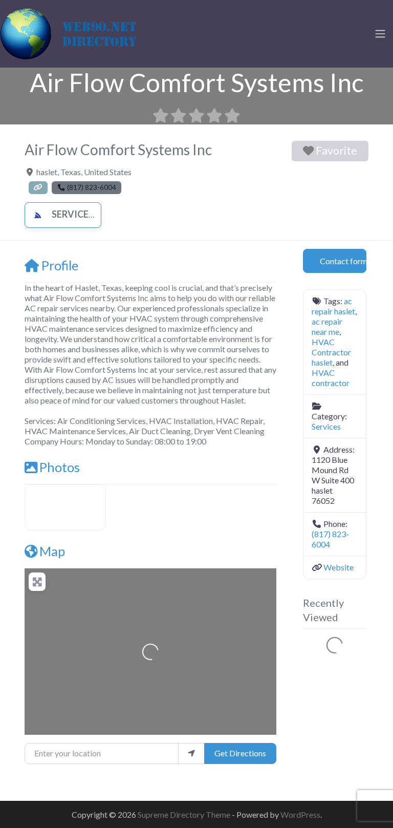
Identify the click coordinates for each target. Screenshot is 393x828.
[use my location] (191, 753)
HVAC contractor (331, 378)
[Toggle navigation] (380, 34)
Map (52, 551)
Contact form (343, 261)
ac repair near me (327, 326)
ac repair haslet (333, 306)
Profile (59, 265)
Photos (59, 467)
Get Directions (240, 753)
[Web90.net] (77, 32)
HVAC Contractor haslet (331, 352)
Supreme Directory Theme (185, 814)
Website (338, 567)
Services (73, 214)
